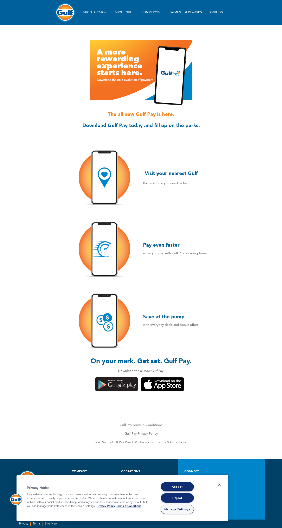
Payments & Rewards (185, 12)
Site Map (51, 524)
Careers (216, 12)
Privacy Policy (106, 506)
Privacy (23, 524)
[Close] (219, 484)
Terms (36, 524)
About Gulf (124, 12)
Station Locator (93, 12)
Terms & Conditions (128, 506)
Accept (177, 486)
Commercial (151, 12)
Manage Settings (177, 509)
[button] (16, 499)
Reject (177, 497)
